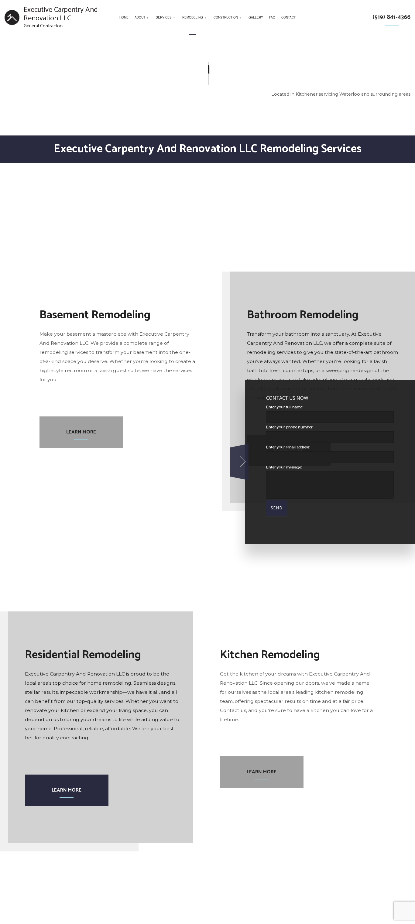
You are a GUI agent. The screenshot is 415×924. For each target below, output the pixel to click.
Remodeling (192, 17)
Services (164, 17)
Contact (288, 17)
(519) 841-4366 (391, 17)
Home (124, 17)
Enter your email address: (288, 447)
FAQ (272, 17)
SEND (277, 508)
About (140, 17)
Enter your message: (284, 467)
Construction (226, 17)
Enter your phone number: (290, 427)
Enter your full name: (285, 407)
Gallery (256, 17)
